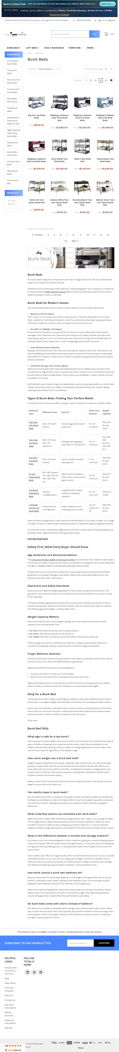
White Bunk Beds (12, 144)
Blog (7, 978)
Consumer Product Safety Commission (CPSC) (53, 560)
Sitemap (8, 1028)
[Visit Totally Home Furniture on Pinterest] (34, 972)
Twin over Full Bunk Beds (13, 81)
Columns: (78, 80)
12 (101, 235)
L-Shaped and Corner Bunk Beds (34, 508)
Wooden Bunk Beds (13, 163)
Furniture (75, 47)
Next (74, 241)
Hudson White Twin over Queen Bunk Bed (59, 202)
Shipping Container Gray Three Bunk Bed (59, 118)
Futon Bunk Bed (12, 182)
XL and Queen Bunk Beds (34, 477)
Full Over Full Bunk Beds (33, 461)
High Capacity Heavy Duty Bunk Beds (13, 133)
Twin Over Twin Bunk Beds (33, 425)
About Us (9, 995)
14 (66, 241)
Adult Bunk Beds (54, 47)
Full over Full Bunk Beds (13, 91)
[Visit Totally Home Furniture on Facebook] (41, 972)
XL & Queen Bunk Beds (12, 62)
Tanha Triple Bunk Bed (82, 160)
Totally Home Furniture (55, 292)
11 (94, 235)
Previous (38, 235)
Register (111, 20)
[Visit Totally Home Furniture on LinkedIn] (27, 972)
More (90, 47)
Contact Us (10, 1000)
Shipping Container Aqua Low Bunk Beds (105, 118)
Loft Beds (32, 47)
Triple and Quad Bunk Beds (34, 493)
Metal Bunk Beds (12, 172)
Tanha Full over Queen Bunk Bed (37, 201)
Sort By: (33, 69)
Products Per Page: (94, 69)
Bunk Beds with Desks (12, 153)
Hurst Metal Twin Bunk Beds (59, 160)
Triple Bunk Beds (12, 109)
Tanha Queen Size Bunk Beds (105, 160)
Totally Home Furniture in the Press (11, 970)
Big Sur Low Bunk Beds (36, 116)
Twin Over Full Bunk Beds (33, 443)
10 (88, 235)
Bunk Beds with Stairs (12, 100)
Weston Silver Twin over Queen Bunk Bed (105, 202)
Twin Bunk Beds (12, 72)
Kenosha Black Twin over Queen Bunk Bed (82, 202)
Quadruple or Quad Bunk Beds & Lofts (13, 120)
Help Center (10, 983)
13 (108, 235)
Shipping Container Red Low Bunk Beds (36, 160)
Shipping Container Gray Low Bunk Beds (82, 118)
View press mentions (59, 15)
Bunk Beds (13, 47)
